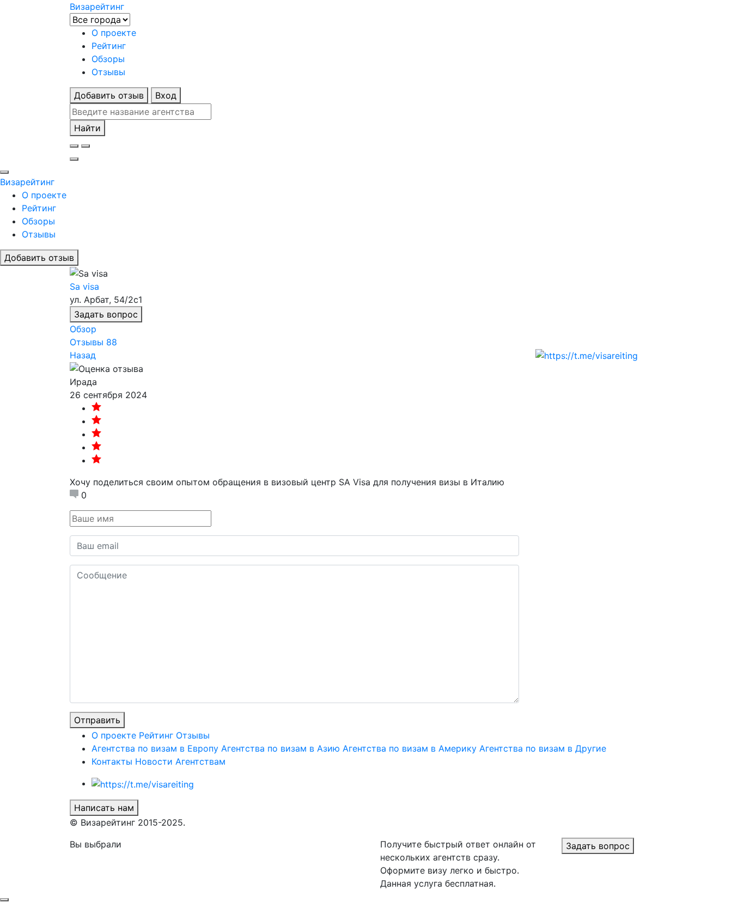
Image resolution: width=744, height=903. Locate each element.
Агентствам (200, 761)
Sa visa (84, 286)
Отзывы (108, 71)
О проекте (114, 32)
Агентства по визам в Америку (410, 748)
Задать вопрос (106, 314)
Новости (154, 761)
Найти (87, 128)
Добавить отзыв (109, 95)
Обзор (83, 329)
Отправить (97, 720)
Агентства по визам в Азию (280, 748)
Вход (165, 95)
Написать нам (104, 807)
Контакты (112, 761)
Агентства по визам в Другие (542, 748)
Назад (83, 355)
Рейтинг (109, 45)
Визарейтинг (27, 181)
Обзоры (108, 58)
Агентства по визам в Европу (155, 748)
